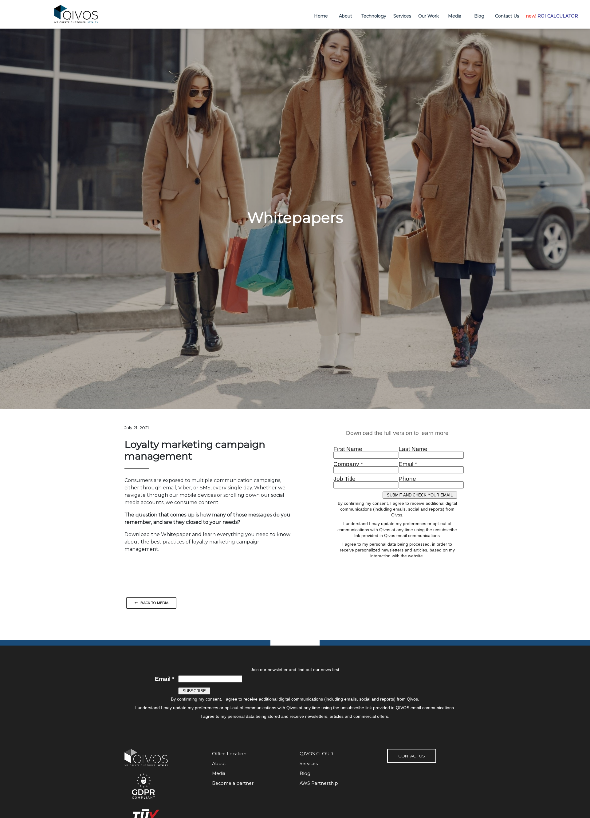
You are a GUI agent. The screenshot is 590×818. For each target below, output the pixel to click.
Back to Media (153, 603)
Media (454, 16)
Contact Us (507, 16)
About (345, 16)
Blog (479, 16)
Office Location (229, 754)
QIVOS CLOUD (316, 754)
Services (402, 16)
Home (321, 16)
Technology (373, 16)
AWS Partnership (319, 783)
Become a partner (233, 783)
